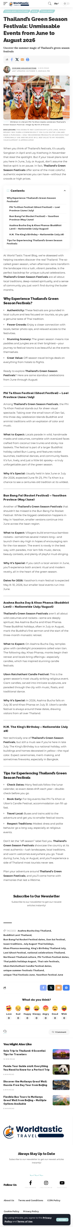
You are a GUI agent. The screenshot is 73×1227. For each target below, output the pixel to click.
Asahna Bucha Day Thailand (34, 930)
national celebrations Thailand (46, 952)
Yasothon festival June (49, 975)
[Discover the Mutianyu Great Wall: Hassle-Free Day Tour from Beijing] (61, 1085)
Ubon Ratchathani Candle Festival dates (27, 966)
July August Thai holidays (38, 944)
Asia (34, 11)
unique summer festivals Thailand (23, 970)
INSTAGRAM (46, 1187)
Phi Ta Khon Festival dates (53, 957)
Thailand (47, 11)
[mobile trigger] (6, 3)
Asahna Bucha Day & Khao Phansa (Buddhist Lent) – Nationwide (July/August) (35, 227)
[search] (49, 3)
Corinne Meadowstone (24, 68)
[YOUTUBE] (62, 1183)
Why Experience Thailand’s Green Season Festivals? (31, 200)
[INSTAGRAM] (46, 1183)
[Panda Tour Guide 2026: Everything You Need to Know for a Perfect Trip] (61, 1069)
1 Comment (60, 1032)
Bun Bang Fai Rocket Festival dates (24, 939)
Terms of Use (24, 1221)
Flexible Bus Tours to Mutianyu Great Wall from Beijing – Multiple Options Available (25, 1100)
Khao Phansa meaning (16, 948)
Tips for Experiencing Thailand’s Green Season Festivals (34, 242)
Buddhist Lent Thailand (17, 935)
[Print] (27, 59)
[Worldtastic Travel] (20, 3)
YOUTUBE (62, 1187)
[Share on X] (17, 59)
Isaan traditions (12, 944)
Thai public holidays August (19, 961)
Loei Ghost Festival (14, 952)
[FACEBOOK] (30, 1183)
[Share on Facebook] (11, 59)
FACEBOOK (30, 1187)
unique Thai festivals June (19, 975)
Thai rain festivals (48, 961)
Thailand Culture (16, 11)
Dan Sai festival (55, 939)
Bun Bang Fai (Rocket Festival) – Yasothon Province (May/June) (34, 218)
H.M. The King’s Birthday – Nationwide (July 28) (36, 234)
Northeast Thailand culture (19, 957)
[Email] (22, 59)
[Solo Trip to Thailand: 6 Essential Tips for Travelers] (61, 1054)
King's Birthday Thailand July (48, 948)
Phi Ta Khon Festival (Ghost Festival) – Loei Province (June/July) (34, 209)
